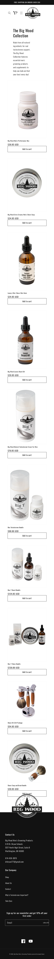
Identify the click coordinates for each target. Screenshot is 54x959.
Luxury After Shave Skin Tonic (17, 293)
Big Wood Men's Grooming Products (22, 954)
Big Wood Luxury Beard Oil (16, 372)
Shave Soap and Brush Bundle (17, 785)
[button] (21, 13)
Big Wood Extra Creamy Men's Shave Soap (21, 215)
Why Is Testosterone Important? (16, 895)
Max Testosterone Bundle (16, 527)
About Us (8, 883)
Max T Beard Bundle (14, 590)
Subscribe (46, 923)
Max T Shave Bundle (14, 664)
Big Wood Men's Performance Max (18, 141)
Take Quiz (8, 900)
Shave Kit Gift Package (15, 723)
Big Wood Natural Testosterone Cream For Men (23, 447)
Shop (7, 877)
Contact (8, 889)
